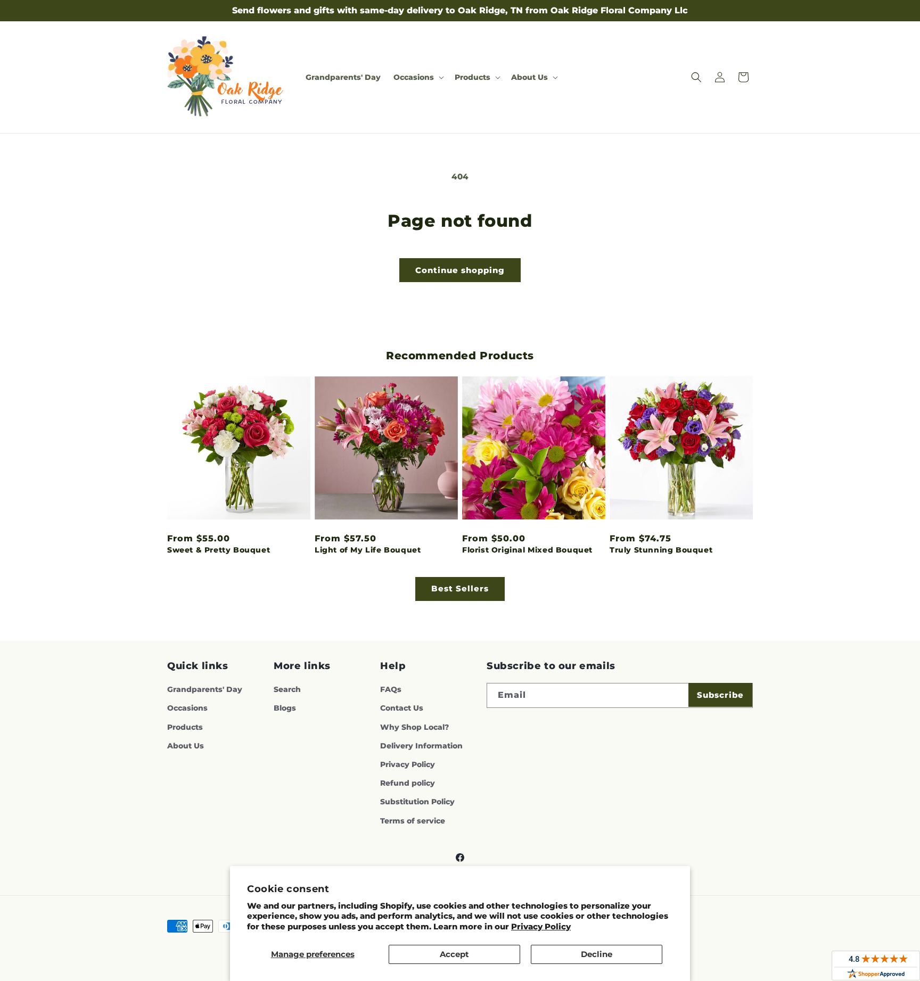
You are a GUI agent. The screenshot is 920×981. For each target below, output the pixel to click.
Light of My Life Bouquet (368, 550)
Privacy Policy (541, 926)
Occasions (187, 708)
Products (185, 727)
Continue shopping (460, 270)
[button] (417, 77)
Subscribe (720, 695)
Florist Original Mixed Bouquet (527, 550)
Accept (454, 954)
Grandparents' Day (204, 689)
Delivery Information (421, 746)
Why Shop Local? (414, 727)
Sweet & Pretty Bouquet (218, 550)
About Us (185, 746)
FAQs (390, 689)
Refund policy (407, 783)
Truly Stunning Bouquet (661, 550)
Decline (596, 954)
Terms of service (412, 821)
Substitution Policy (417, 801)
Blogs (285, 708)
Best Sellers (460, 588)
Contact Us (401, 708)
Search (287, 689)
